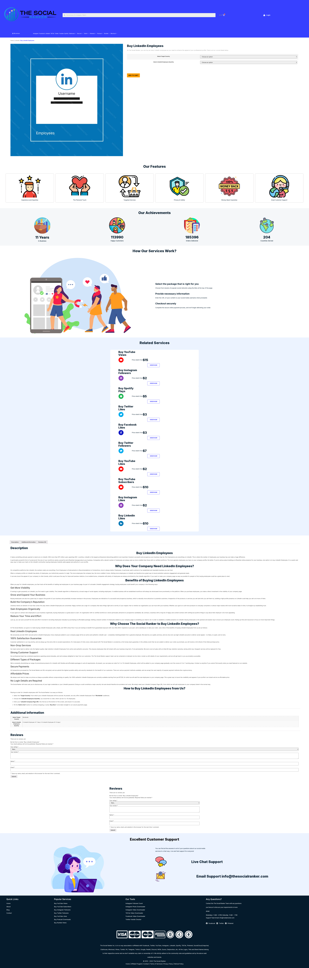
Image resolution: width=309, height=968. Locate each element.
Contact (9, 913)
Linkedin (47, 33)
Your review (14, 752)
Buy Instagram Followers (62, 910)
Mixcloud (113, 33)
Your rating (14, 746)
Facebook (42, 33)
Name (12, 761)
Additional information (29, 542)
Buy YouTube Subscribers (62, 906)
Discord (79, 33)
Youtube (61, 33)
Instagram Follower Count (134, 903)
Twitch (85, 33)
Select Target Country (163, 56)
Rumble (106, 33)
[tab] (15, 542)
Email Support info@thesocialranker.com (232, 876)
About (8, 906)
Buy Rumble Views (60, 923)
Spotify (66, 33)
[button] (16, 33)
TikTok (52, 33)
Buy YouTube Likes (60, 916)
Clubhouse (72, 33)
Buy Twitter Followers (61, 913)
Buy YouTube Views (60, 903)
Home (12, 40)
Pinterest (92, 33)
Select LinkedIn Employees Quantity (163, 62)
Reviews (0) (42, 542)
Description (15, 542)
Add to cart (133, 75)
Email (12, 767)
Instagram (36, 33)
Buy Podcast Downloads (62, 919)
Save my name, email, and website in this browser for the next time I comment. (36, 773)
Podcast (99, 33)
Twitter (57, 33)
